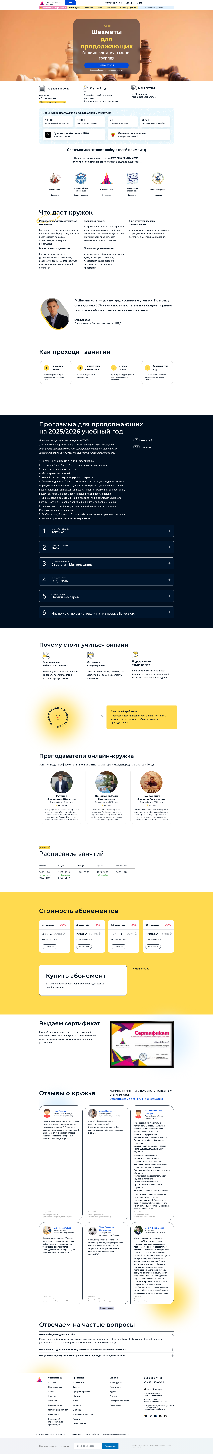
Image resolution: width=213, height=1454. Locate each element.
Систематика (55, 1377)
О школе (52, 1382)
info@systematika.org (153, 1395)
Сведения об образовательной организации (56, 1422)
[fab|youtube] (155, 1416)
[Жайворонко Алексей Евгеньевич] (151, 796)
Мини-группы (75, 8)
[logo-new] (42, 2)
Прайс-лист (53, 1414)
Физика (76, 1387)
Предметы (78, 1377)
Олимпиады (112, 8)
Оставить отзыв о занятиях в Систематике (137, 1098)
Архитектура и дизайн (83, 1414)
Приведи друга (55, 1405)
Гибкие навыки (79, 1423)
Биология (77, 1410)
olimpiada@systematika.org (155, 1401)
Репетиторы (89, 8)
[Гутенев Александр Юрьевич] (62, 796)
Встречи (113, 1396)
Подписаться (110, 1446)
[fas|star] (160, 1416)
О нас (139, 2)
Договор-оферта (92, 1434)
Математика (78, 1382)
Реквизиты (76, 1434)
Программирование (82, 1391)
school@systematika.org (154, 1409)
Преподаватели (55, 1387)
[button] (70, 2)
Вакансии (52, 1401)
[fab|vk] (146, 1416)
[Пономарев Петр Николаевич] (106, 796)
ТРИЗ (75, 1401)
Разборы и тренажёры (120, 1401)
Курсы (100, 8)
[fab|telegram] (150, 1416)
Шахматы (77, 1396)
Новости (52, 1396)
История (77, 1405)
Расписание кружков (154, 8)
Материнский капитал (58, 1410)
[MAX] (145, 1389)
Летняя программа (128, 8)
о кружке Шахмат (52, 1215)
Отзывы (129, 2)
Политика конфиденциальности (115, 1434)
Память (76, 1419)
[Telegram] (153, 1389)
